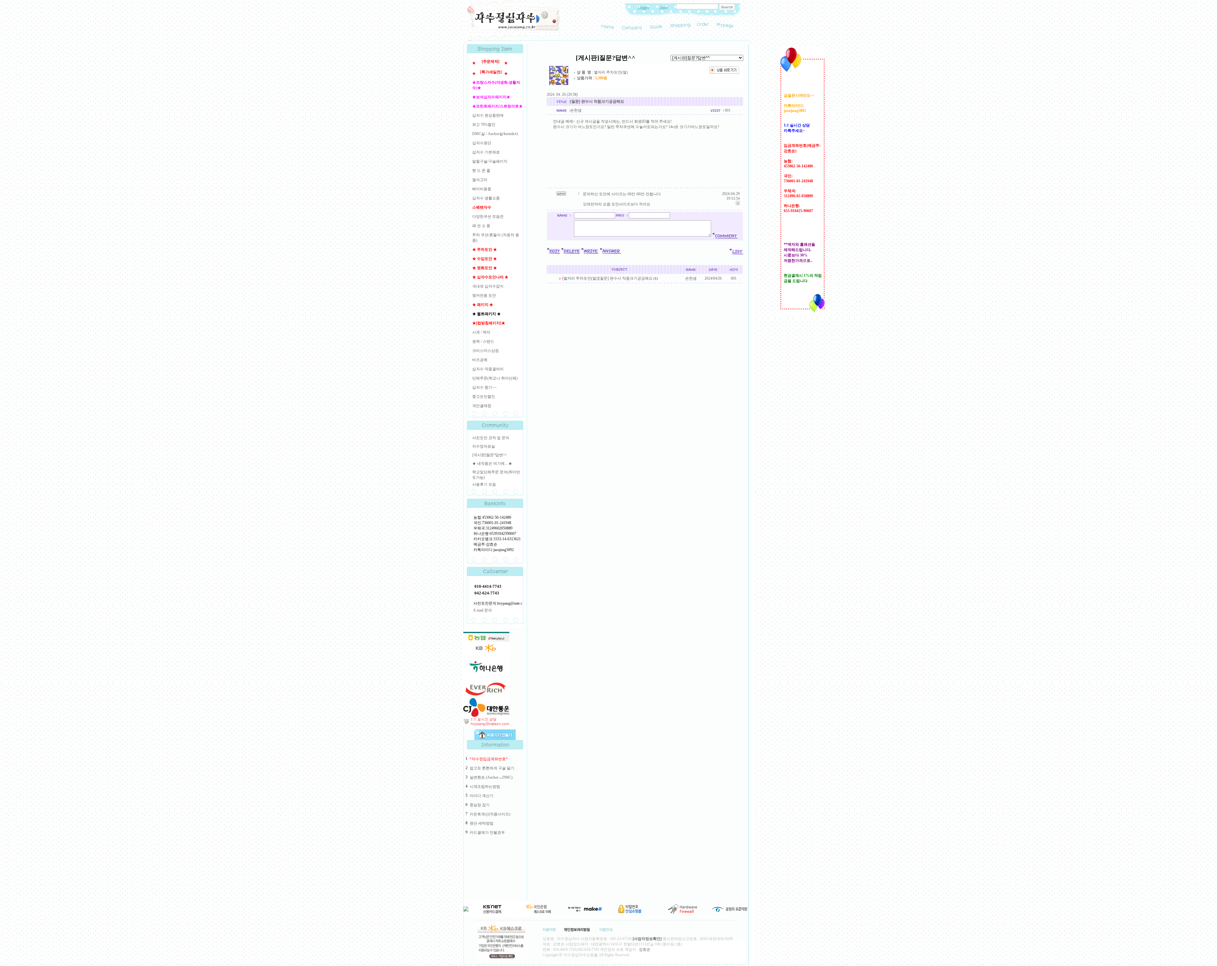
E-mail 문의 (482, 610)
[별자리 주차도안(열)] (580, 278)
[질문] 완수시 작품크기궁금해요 (626, 278)
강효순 (644, 949)
